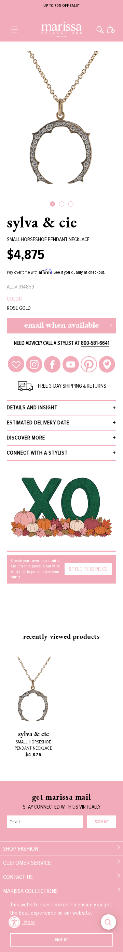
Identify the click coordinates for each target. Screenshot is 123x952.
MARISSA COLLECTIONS (30, 891)
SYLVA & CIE (42, 222)
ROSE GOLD (19, 308)
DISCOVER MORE (26, 437)
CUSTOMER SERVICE (27, 863)
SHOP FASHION (20, 849)
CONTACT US (18, 877)
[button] (14, 29)
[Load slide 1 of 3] (52, 204)
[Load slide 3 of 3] (71, 204)
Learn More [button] (23, 922)
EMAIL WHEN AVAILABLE (61, 325)
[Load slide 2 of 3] (61, 204)
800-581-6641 (95, 343)
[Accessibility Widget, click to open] (14, 922)
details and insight (32, 407)
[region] (61, 6)
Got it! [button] (61, 939)
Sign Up (101, 821)
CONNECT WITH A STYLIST (37, 452)
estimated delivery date (38, 422)
